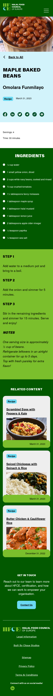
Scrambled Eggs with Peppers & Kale (20, 411)
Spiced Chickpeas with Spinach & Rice (21, 466)
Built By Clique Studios (26, 645)
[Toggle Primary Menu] (46, 10)
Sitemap (26, 658)
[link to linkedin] (12, 114)
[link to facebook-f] (5, 114)
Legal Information (27, 637)
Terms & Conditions (26, 675)
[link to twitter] (20, 114)
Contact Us (26, 605)
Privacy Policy (26, 666)
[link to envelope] (27, 114)
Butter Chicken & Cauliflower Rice (25, 521)
